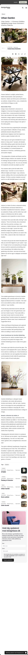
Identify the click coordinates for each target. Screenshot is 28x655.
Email (3, 548)
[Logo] (5, 8)
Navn (3, 543)
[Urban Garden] (14, 487)
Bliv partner (23, 2)
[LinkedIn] (16, 54)
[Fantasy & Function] (14, 479)
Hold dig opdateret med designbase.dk (15, 652)
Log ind (15, 2)
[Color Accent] (14, 504)
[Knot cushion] (14, 496)
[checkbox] (2, 555)
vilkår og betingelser (10, 555)
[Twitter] (19, 54)
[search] (22, 7)
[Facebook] (13, 54)
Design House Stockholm (14, 48)
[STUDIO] (14, 471)
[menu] (26, 7)
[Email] (22, 54)
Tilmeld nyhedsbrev (8, 560)
